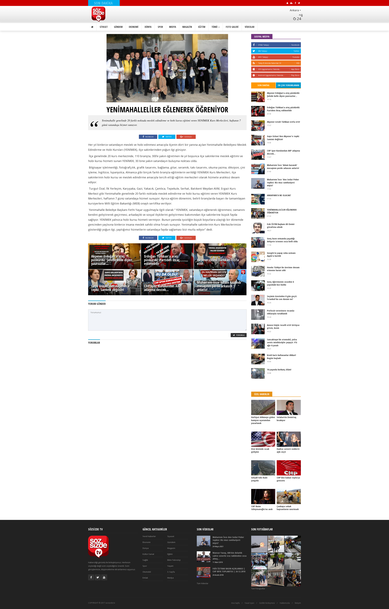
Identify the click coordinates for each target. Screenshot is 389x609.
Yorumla (240, 335)
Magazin (187, 27)
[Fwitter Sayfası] (98, 577)
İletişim (298, 603)
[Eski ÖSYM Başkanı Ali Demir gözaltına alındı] (258, 228)
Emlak (145, 577)
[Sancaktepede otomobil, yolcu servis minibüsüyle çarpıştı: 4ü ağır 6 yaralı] (258, 343)
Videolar (249, 27)
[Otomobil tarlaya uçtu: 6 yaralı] (292, 578)
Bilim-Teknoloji (174, 560)
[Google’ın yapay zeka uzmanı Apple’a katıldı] (258, 257)
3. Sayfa (171, 571)
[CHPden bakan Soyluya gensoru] (289, 467)
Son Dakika (263, 85)
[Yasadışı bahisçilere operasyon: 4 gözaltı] (259, 578)
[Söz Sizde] (106, 14)
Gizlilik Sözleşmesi (267, 603)
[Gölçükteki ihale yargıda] (263, 467)
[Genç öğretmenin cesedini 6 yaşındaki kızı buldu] (258, 285)
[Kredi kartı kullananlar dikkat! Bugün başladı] (258, 359)
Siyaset (104, 27)
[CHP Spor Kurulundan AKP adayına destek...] (258, 154)
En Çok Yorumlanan (288, 85)
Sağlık (145, 560)
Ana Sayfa (235, 603)
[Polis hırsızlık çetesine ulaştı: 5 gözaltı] (276, 544)
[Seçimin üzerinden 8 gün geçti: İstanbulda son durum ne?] (258, 300)
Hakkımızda (285, 603)
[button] (287, 10)
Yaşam (170, 566)
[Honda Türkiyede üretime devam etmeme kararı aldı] (258, 271)
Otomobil (147, 571)
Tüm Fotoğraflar (258, 588)
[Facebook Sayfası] (91, 577)
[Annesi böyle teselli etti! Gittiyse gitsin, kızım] (258, 329)
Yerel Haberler (149, 536)
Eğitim (201, 27)
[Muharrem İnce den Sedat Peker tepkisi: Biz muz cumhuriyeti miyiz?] (258, 183)
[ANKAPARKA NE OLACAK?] (258, 199)
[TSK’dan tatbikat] (259, 544)
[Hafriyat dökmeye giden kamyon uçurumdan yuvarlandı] (263, 407)
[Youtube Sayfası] (104, 577)
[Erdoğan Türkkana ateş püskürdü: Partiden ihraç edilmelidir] (258, 111)
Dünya (148, 27)
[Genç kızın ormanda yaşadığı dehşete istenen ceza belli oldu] (258, 242)
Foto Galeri (232, 27)
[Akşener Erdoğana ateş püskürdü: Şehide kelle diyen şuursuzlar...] (258, 97)
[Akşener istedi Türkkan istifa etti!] (258, 125)
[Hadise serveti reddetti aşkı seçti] (289, 439)
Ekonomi (133, 27)
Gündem (118, 27)
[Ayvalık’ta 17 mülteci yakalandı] (276, 578)
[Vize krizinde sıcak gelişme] (263, 439)
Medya (172, 27)
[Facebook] (253, 45)
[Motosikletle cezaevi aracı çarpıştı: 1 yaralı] (292, 561)
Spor (160, 27)
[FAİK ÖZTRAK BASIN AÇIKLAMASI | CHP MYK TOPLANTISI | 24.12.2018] (203, 572)
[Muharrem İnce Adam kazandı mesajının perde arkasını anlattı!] (258, 169)
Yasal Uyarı (249, 603)
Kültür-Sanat (148, 554)
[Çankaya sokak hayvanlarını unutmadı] (289, 496)
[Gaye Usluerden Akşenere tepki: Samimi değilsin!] (258, 140)
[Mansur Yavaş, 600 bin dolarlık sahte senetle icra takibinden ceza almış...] (203, 556)
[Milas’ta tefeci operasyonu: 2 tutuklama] (276, 561)
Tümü (215, 27)
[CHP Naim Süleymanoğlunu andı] (263, 496)
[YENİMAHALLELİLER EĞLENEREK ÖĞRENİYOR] (258, 213)
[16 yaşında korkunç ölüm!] (258, 373)
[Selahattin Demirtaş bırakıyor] (289, 407)
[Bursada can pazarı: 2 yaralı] (292, 544)
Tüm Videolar (202, 583)
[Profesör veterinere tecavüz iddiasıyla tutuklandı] (258, 314)
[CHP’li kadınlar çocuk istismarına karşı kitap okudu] (259, 561)
